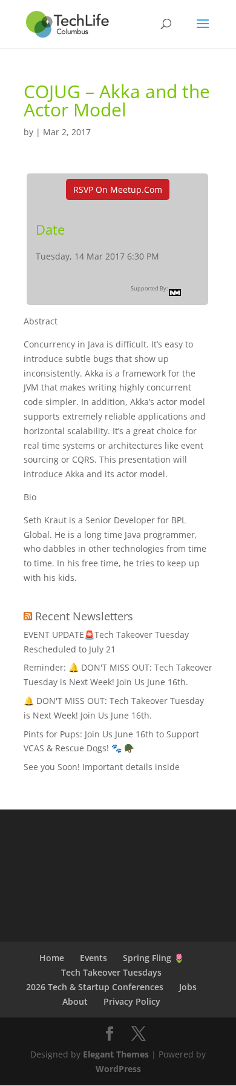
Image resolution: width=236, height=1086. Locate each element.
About (75, 1001)
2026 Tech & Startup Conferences (94, 987)
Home (51, 958)
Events (93, 958)
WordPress (118, 1068)
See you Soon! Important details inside (102, 767)
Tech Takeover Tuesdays (111, 972)
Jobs (188, 987)
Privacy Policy (131, 1001)
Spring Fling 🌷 (153, 958)
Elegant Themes (116, 1054)
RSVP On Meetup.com (117, 189)
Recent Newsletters (84, 616)
